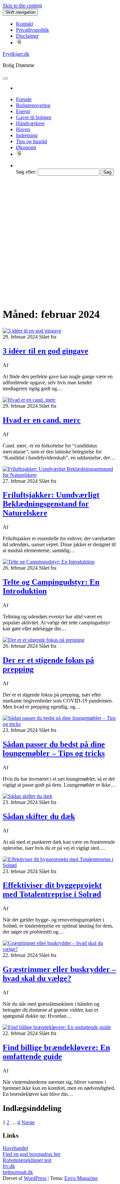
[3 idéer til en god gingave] (32, 331)
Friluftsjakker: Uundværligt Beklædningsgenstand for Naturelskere (51, 503)
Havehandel (15, 1148)
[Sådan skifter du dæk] (27, 796)
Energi (23, 111)
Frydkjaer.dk (16, 54)
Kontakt (24, 24)
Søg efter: (26, 172)
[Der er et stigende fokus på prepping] (43, 640)
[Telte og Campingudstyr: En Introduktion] (49, 562)
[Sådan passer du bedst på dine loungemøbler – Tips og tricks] (60, 724)
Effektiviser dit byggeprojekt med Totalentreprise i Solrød (52, 890)
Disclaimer (27, 36)
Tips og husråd (31, 141)
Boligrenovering (33, 105)
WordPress (35, 1178)
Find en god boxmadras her (31, 1154)
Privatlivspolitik (32, 30)
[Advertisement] (60, 241)
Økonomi (26, 147)
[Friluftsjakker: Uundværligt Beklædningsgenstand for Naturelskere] (60, 475)
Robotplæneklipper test (27, 1160)
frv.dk (9, 1166)
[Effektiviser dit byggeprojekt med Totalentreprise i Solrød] (60, 865)
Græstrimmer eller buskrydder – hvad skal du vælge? (59, 974)
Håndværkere (30, 123)
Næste (28, 1122)
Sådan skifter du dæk (39, 816)
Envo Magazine (81, 1178)
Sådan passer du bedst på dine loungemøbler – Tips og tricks (54, 749)
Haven (23, 129)
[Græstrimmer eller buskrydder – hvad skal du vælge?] (60, 949)
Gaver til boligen (33, 117)
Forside (24, 99)
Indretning (27, 135)
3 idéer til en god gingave (45, 351)
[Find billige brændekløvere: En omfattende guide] (57, 1027)
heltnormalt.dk (18, 1172)
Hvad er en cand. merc (42, 420)
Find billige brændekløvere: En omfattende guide (56, 1052)
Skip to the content (22, 5)
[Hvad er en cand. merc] (29, 400)
